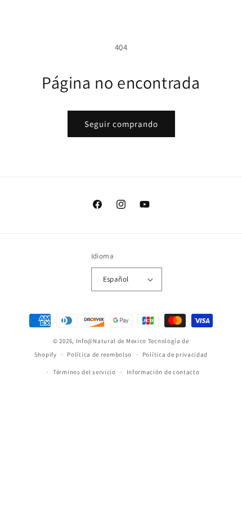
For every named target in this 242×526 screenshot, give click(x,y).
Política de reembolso (99, 354)
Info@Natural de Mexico (111, 341)
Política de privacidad (175, 354)
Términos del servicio (84, 372)
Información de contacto (163, 372)
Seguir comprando (121, 124)
